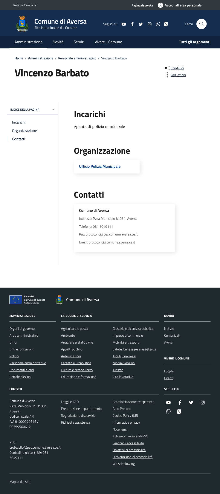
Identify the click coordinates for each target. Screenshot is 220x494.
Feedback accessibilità (128, 443)
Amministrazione (28, 42)
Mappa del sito (19, 481)
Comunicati (172, 335)
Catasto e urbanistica (76, 362)
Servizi (79, 42)
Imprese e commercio (128, 335)
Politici (14, 356)
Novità (58, 42)
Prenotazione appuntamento (81, 408)
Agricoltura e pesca (74, 328)
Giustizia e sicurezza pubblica (133, 328)
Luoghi (169, 371)
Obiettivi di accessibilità (129, 449)
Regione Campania (25, 5)
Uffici (13, 342)
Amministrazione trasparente (133, 401)
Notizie (169, 328)
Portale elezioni (20, 376)
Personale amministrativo (27, 362)
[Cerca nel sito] (201, 24)
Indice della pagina (24, 109)
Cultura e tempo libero (77, 369)
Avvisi (168, 342)
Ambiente (68, 335)
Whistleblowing (124, 463)
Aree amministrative (23, 335)
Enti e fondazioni (21, 349)
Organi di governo (22, 328)
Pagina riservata (142, 5)
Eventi (168, 378)
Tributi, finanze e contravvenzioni (124, 359)
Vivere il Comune (108, 42)
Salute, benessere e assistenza (134, 349)
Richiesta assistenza (75, 422)
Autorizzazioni (71, 356)
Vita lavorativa (123, 376)
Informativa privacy (126, 422)
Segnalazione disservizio (78, 415)
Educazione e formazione (78, 376)
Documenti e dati (21, 369)
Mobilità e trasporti (126, 342)
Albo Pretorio (122, 408)
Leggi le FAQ (70, 401)
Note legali (120, 429)
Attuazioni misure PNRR (130, 436)
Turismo (118, 369)
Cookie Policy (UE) (125, 415)
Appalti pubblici (71, 349)
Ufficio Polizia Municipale (100, 166)
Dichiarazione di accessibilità (133, 456)
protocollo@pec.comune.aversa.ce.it (35, 447)
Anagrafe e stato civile (77, 342)
